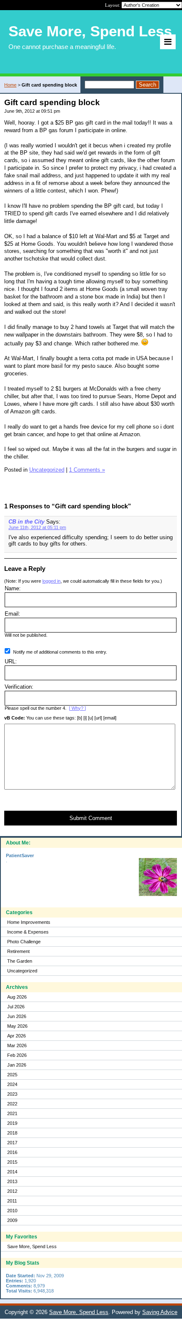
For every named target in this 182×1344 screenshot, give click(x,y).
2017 (12, 1142)
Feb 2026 (17, 1055)
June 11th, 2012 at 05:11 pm (37, 527)
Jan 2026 (16, 1064)
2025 (12, 1074)
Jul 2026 (16, 1006)
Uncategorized (22, 970)
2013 (12, 1181)
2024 (12, 1084)
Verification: (19, 687)
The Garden (19, 961)
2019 (12, 1123)
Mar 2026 (17, 1045)
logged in (51, 581)
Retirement (18, 951)
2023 (12, 1094)
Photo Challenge (24, 941)
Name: (13, 588)
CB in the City (26, 522)
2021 (12, 1113)
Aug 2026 (17, 996)
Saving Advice (159, 1312)
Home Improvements (28, 922)
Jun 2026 (16, 1016)
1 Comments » (87, 470)
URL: (11, 661)
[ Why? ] (77, 708)
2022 (12, 1103)
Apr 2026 (16, 1035)
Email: (12, 614)
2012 (12, 1191)
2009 (12, 1220)
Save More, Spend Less (32, 1246)
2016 (12, 1152)
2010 (12, 1210)
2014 (12, 1171)
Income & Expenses (28, 931)
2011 (12, 1200)
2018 (12, 1132)
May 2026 (17, 1026)
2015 (12, 1162)
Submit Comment (90, 818)
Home (10, 84)
